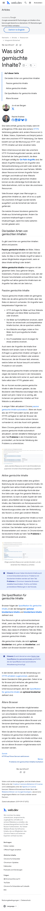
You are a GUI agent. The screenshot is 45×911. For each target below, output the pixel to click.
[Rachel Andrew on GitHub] (13, 121)
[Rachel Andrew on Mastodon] (19, 121)
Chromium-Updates (11, 862)
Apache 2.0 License (29, 787)
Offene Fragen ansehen (12, 850)
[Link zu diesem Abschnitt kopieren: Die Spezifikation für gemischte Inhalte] (25, 598)
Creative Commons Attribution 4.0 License (28, 784)
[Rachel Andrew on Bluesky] (22, 121)
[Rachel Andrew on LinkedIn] (16, 121)
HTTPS (36, 129)
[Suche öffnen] (25, 2)
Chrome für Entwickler (12, 859)
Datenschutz (26, 900)
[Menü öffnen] (3, 2)
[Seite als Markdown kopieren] (31, 65)
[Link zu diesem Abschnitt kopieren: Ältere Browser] (20, 702)
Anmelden (38, 3)
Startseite (5, 38)
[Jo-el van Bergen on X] (13, 109)
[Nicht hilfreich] (20, 45)
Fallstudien (8, 866)
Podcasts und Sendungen (13, 870)
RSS (5, 890)
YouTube (7, 883)
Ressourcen (24, 38)
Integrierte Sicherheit (12, 40)
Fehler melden (9, 846)
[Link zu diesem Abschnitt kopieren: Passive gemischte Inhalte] (31, 290)
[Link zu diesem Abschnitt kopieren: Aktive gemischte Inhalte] (30, 475)
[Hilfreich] (17, 45)
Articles (6, 9)
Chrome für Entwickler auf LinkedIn (16, 886)
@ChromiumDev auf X (12, 879)
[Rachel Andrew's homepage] (26, 121)
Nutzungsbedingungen (10, 900)
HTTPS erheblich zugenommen (14, 676)
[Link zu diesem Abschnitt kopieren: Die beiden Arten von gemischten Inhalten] (28, 234)
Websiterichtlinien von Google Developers (17, 792)
